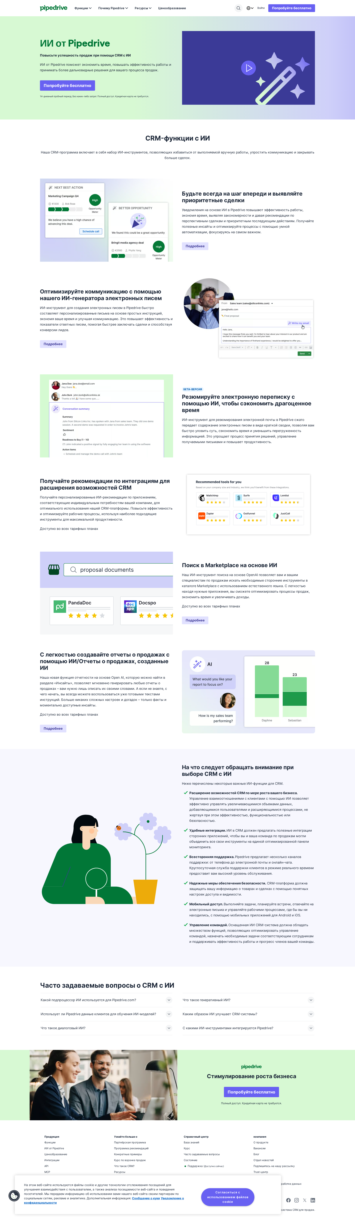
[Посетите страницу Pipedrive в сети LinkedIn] (313, 1200)
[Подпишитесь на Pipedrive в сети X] (304, 1201)
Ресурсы (141, 8)
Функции (81, 8)
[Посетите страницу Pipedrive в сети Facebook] (288, 1201)
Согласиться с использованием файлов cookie (227, 1197)
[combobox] (250, 8)
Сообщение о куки (146, 1198)
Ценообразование (172, 8)
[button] (14, 1196)
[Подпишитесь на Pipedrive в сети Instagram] (296, 1201)
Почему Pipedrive (111, 8)
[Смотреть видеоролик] (248, 68)
